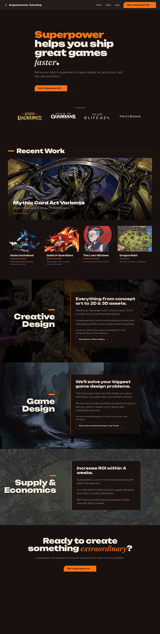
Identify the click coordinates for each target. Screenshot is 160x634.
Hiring (108, 5)
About (99, 5)
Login (117, 5)
